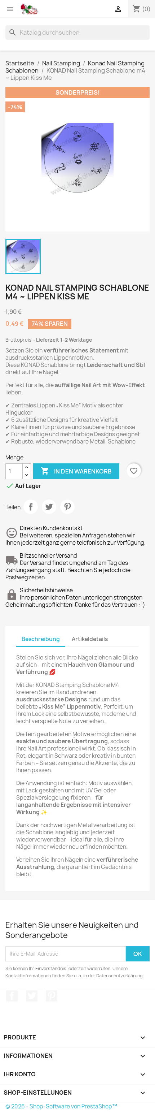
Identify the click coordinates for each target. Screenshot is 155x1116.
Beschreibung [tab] (41, 639)
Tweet (49, 506)
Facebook (12, 996)
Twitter (31, 996)
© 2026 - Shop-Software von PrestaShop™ (61, 1106)
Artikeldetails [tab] (90, 639)
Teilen (30, 506)
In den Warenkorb (76, 471)
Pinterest (67, 506)
